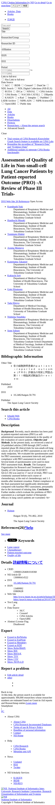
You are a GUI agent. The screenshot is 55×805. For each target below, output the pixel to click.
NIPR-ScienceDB (44, 100)
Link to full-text (8, 76)
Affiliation (6, 49)
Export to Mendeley (17, 642)
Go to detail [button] (40, 2)
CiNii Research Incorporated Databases (32, 724)
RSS (15, 764)
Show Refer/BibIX (16, 648)
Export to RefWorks (17, 637)
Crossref (28, 85)
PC (2, 711)
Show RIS (12, 651)
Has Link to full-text (14, 79)
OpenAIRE (10, 103)
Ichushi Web (13, 416)
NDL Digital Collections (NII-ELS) (34, 88)
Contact (17, 733)
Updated (17, 762)
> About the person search (32, 125)
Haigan (10, 510)
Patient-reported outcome (19, 552)
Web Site (11, 201)
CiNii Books (11, 94)
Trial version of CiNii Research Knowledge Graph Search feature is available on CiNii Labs (30, 140)
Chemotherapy (14, 550)
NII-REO (18, 783)
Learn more (31, 703)
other (9, 677)
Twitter (16, 767)
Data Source (7, 82)
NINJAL (31, 91)
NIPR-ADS (26, 100)
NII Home (18, 735)
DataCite (41, 85)
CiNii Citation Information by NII (17, 2)
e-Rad (20, 97)
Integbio (32, 97)
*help (29, 528)
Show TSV (12, 656)
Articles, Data (14, 11)
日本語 (11, 19)
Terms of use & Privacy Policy (28, 727)
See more (5, 534)
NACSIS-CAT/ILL (31, 94)
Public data (25, 103)
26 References (22, 201)
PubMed (44, 97)
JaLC (7, 85)
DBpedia (48, 94)
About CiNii (19, 721)
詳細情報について (28, 562)
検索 (25, 6)
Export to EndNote (16, 640)
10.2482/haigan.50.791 (24, 583)
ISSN (4, 55)
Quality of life (14, 555)
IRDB (17, 85)
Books (10, 14)
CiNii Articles (46, 91)
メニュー (16, 6)
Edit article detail (15, 675)
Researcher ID (8, 43)
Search (5, 28)
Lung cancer (13, 547)
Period (4, 67)
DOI (3, 61)
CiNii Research (20, 746)
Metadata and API (22, 751)
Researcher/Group (10, 37)
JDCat (19, 91)
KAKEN (9, 97)
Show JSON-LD (15, 662)
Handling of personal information (29, 730)
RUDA (8, 91)
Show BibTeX (14, 653)
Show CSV (12, 659)
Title (3, 31)
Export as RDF (14, 645)
